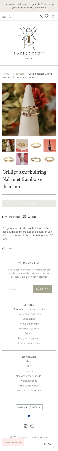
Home (5, 73)
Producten (19, 73)
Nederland (27, 407)
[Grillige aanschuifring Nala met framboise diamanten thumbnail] (8, 145)
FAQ (29, 366)
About (29, 361)
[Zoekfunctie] (9, 16)
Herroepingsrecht (29, 328)
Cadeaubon (29, 318)
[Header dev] (4, 16)
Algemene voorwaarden (29, 375)
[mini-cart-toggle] (53, 16)
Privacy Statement (29, 385)
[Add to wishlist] (24, 217)
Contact (29, 333)
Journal (29, 371)
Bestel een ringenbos (29, 313)
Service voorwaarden (29, 390)
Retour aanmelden (29, 323)
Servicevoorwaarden (29, 343)
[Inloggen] (41, 16)
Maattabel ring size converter (29, 309)
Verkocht (29, 203)
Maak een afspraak (13, 442)
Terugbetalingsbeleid (29, 338)
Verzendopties (29, 380)
